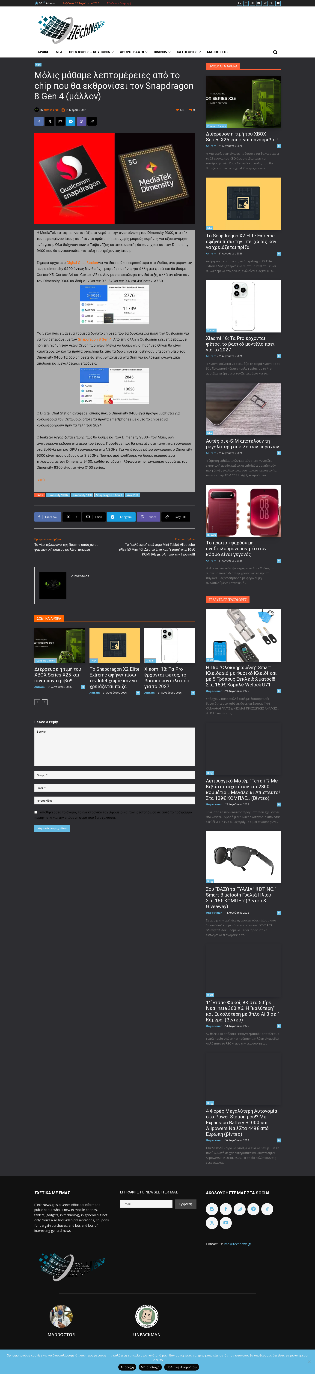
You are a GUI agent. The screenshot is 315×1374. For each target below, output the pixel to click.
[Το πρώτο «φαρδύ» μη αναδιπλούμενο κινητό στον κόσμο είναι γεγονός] (243, 511)
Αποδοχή (127, 1367)
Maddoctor (61, 1334)
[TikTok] (265, 3)
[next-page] (45, 702)
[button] (275, 51)
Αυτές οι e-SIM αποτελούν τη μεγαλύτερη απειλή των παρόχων (242, 444)
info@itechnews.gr (237, 1244)
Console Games (45, 660)
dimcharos (51, 109)
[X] (271, 3)
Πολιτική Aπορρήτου (181, 1367)
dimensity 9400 (82, 495)
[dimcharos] (37, 109)
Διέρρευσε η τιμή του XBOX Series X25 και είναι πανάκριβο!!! (57, 674)
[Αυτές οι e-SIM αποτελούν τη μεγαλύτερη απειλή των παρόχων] (243, 409)
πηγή (41, 479)
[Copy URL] (92, 121)
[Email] (60, 121)
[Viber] (81, 121)
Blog (210, 659)
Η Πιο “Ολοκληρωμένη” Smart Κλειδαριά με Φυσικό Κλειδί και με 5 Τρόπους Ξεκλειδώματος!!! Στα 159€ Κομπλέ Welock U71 (241, 676)
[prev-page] (37, 702)
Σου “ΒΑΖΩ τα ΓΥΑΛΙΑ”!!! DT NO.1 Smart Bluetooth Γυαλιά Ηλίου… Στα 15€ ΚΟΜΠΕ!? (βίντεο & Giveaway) (241, 897)
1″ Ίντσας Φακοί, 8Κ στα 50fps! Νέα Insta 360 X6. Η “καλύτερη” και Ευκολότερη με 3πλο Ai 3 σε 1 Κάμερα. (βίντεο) (243, 1011)
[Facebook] (246, 3)
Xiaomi (150, 660)
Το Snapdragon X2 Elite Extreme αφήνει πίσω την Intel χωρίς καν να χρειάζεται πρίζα (114, 677)
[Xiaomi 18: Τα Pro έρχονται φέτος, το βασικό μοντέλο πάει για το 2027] (169, 645)
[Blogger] (239, 3)
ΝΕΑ (38, 64)
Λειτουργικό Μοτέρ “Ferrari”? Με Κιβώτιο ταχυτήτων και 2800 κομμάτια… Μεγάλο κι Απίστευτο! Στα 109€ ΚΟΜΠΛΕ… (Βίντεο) (243, 789)
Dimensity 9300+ (58, 495)
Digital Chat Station (82, 262)
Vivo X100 (132, 495)
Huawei (211, 535)
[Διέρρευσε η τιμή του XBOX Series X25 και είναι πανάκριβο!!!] (59, 645)
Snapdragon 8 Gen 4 (94, 339)
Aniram (39, 687)
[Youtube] (278, 3)
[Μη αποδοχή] (309, 1361)
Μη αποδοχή (150, 1367)
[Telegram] (259, 3)
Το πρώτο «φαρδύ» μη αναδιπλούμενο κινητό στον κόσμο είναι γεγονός (236, 548)
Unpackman (214, 691)
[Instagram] (252, 3)
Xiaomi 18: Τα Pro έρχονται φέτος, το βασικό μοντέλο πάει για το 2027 (167, 677)
